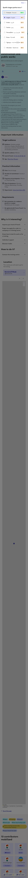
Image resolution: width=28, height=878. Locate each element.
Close (22, 3)
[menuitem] (14, 12)
